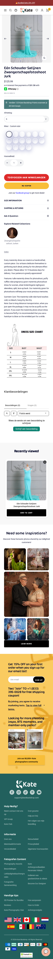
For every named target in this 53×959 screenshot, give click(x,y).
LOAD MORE (26, 644)
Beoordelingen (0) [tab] (12, 405)
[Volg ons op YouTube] (39, 792)
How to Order (33, 905)
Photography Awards (13, 864)
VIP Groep (8, 819)
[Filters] (14, 413)
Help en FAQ (33, 816)
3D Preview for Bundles (14, 900)
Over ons (8, 839)
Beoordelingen (10, 869)
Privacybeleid (33, 844)
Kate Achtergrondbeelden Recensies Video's (36, 867)
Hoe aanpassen (34, 900)
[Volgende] (48, 39)
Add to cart (26, 513)
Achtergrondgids (35, 910)
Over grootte (33, 811)
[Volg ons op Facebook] (12, 792)
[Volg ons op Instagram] (18, 792)
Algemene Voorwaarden (38, 849)
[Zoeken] (10, 10)
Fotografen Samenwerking (10, 883)
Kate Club (8, 824)
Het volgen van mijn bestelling (36, 822)
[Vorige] (5, 39)
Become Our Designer (37, 883)
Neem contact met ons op (13, 812)
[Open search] (7, 413)
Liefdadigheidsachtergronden (14, 875)
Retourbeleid (33, 839)
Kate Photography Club (14, 910)
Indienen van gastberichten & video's (37, 877)
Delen (6, 252)
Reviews (7, 905)
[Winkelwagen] (47, 10)
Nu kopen (26, 186)
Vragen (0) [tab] (32, 405)
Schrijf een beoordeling (26, 429)
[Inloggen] (42, 10)
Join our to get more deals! (26, 193)
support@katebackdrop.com (26, 798)
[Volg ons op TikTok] (25, 792)
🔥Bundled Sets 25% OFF (25, 3)
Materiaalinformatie (12, 844)
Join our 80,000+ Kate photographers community (26, 760)
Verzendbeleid (10, 849)
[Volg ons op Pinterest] (32, 792)
